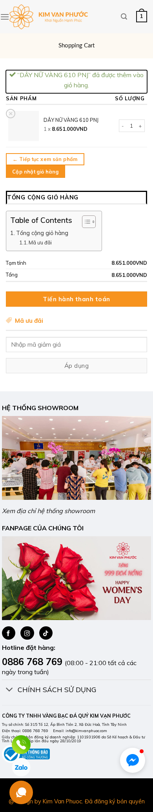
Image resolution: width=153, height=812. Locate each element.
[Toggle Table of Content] (85, 221)
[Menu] (4, 16)
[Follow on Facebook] (8, 633)
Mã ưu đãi (40, 242)
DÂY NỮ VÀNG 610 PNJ (71, 120)
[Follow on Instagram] (27, 633)
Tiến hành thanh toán (76, 299)
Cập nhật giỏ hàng (35, 171)
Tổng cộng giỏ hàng (42, 233)
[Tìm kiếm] (124, 16)
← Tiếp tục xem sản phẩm (45, 159)
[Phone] (21, 744)
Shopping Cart (76, 46)
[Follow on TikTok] (46, 633)
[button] (132, 760)
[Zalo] (21, 767)
